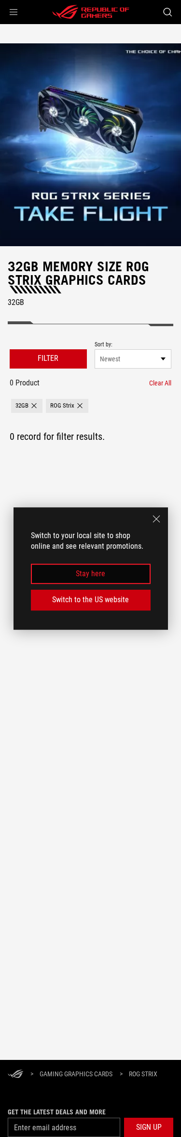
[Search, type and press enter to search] (167, 12)
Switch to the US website (90, 599)
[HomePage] (15, 1075)
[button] (13, 12)
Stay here (90, 573)
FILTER (48, 358)
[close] (156, 519)
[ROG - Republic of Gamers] (90, 12)
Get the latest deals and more (57, 1112)
